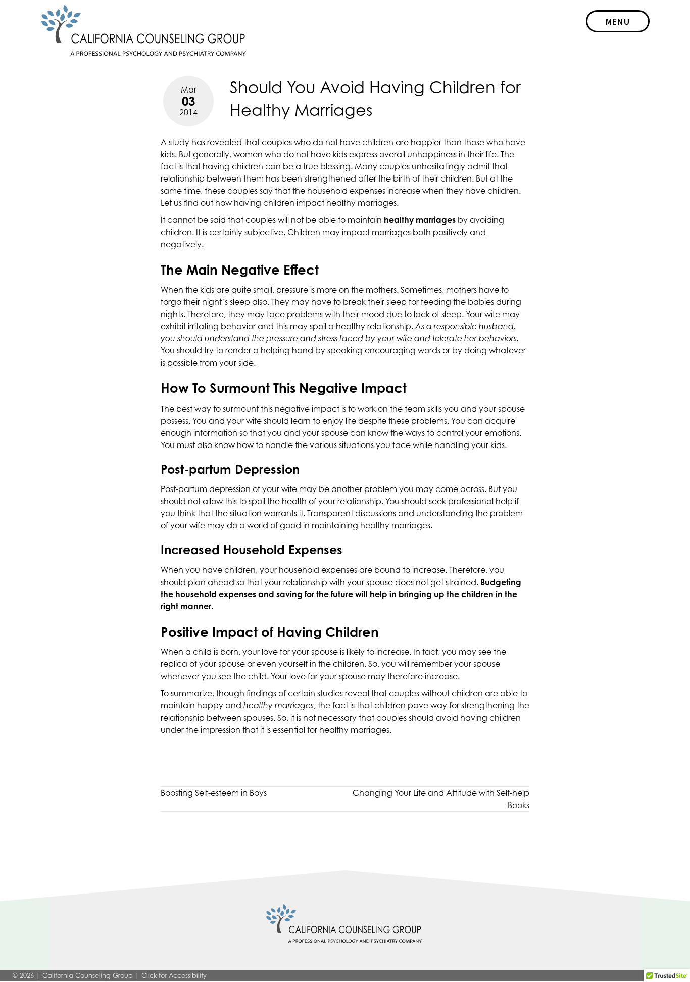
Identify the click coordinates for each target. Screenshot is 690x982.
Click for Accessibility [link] (174, 975)
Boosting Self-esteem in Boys (214, 793)
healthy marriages (354, 730)
